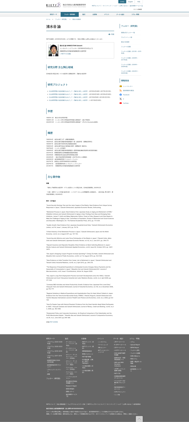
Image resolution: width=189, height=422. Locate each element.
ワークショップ (103, 344)
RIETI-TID (117, 373)
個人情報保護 (61, 404)
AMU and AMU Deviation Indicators (119, 364)
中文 (138, 1)
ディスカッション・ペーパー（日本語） (71, 343)
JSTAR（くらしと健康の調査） (119, 369)
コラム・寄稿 (134, 339)
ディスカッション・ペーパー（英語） (71, 350)
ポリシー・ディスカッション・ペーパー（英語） (71, 362)
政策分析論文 (70, 389)
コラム (132, 342)
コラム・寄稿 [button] (135, 14)
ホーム (48, 19)
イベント (100, 339)
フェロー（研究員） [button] (70, 14)
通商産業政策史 (87, 351)
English (130, 1)
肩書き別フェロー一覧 (128, 32)
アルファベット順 (126, 37)
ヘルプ (115, 5)
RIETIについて (96, 5)
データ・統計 (118, 339)
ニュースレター (128, 86)
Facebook (126, 95)
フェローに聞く (135, 350)
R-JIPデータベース (120, 344)
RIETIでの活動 (66, 54)
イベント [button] (107, 14)
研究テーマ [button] (53, 14)
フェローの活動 (126, 46)
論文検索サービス (135, 5)
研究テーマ (50, 339)
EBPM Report (134, 347)
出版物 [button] (95, 14)
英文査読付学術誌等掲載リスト (71, 382)
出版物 (83, 339)
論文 (66, 339)
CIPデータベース (119, 347)
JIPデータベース (119, 342)
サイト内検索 (137, 9)
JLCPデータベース (120, 350)
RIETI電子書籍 (86, 356)
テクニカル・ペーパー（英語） (71, 373)
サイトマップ (107, 5)
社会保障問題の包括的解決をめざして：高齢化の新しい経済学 (68, 91)
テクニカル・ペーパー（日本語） (71, 368)
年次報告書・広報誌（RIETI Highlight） (87, 361)
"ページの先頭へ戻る (139, 419)
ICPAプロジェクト (120, 392)
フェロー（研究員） (61, 19)
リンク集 (117, 394)
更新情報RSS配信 (128, 90)
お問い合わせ (123, 5)
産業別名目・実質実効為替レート (119, 358)
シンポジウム (102, 342)
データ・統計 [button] (120, 14)
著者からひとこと (87, 354)
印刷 (112, 34)
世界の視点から (135, 356)
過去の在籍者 (76, 19)
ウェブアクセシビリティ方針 (76, 404)
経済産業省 (137, 404)
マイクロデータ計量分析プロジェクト (119, 382)
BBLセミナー (102, 347)
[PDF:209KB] (53, 322)
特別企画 (133, 366)
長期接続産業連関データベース (119, 377)
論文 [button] (84, 14)
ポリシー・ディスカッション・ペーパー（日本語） (71, 356)
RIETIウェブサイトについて (96, 404)
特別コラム (133, 359)
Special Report (135, 344)
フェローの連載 (135, 353)
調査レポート (70, 391)
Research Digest (71, 386)
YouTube (126, 103)
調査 (48, 374)
